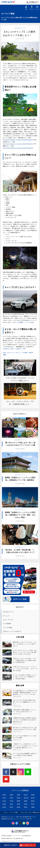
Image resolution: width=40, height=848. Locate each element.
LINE (24, 348)
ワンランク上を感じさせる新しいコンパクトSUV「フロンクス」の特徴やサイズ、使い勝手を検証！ (24, 676)
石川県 (11, 801)
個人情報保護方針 (26, 835)
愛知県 (33, 801)
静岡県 (25, 801)
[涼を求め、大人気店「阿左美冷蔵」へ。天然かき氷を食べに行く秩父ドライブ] (20, 535)
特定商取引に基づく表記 (7, 818)
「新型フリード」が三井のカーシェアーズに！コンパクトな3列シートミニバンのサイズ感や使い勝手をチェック (25, 745)
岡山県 (33, 804)
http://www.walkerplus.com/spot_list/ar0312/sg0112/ (18, 148)
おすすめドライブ (20, 28)
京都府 (4, 804)
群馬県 (33, 795)
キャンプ (19, 352)
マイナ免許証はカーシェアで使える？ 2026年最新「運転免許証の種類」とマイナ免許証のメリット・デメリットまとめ (25, 692)
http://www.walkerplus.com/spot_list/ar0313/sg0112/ (18, 140)
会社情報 (3, 835)
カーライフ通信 (14, 812)
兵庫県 (18, 804)
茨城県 (18, 795)
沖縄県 (33, 807)
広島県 (4, 807)
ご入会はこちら (28, 845)
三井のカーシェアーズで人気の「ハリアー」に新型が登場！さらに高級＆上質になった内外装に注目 (24, 660)
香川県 (11, 807)
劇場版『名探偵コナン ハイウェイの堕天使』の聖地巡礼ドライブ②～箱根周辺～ (20, 479)
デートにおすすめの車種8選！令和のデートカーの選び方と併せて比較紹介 (25, 754)
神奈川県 (26, 798)
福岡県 (18, 807)
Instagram (18, 348)
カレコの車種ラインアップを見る (24, 322)
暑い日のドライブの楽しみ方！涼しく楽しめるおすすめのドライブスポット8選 (20, 444)
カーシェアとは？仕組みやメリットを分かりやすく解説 (24, 736)
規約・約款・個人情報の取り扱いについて (26, 816)
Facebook (6, 348)
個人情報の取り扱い (18, 838)
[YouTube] (6, 779)
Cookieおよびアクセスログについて (10, 841)
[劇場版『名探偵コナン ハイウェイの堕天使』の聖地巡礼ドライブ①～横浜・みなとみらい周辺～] (20, 497)
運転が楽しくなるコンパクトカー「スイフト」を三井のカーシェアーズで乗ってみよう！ (24, 644)
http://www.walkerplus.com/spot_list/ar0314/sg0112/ (18, 144)
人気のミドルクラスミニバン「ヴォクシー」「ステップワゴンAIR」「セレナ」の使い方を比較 (25, 668)
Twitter (12, 348)
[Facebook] (6, 772)
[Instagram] (20, 772)
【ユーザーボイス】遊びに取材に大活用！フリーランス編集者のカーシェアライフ (24, 702)
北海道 (4, 795)
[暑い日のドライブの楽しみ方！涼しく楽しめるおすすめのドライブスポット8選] (20, 427)
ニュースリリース (16, 835)
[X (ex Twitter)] (13, 772)
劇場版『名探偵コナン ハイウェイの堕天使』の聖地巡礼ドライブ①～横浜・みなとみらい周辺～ (20, 514)
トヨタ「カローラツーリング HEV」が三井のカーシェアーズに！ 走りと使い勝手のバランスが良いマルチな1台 (25, 652)
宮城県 (11, 795)
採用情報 (9, 835)
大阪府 (11, 804)
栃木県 (25, 795)
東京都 (18, 798)
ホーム (5, 812)
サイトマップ (16, 818)
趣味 (5, 354)
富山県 (4, 801)
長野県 (18, 801)
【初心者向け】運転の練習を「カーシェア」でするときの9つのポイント (24, 710)
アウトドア (11, 352)
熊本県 (25, 807)
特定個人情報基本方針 (7, 838)
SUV (5, 352)
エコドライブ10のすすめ (26, 818)
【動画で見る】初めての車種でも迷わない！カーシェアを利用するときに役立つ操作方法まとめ (24, 719)
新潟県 (33, 798)
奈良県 (25, 804)
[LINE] (27, 772)
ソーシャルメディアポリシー (27, 841)
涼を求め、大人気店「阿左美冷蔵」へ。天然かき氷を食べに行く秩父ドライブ (20, 551)
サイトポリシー (12, 816)
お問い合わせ (4, 816)
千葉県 (25, 352)
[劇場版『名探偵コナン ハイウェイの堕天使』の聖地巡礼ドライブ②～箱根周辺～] (20, 462)
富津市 (31, 352)
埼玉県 (4, 798)
